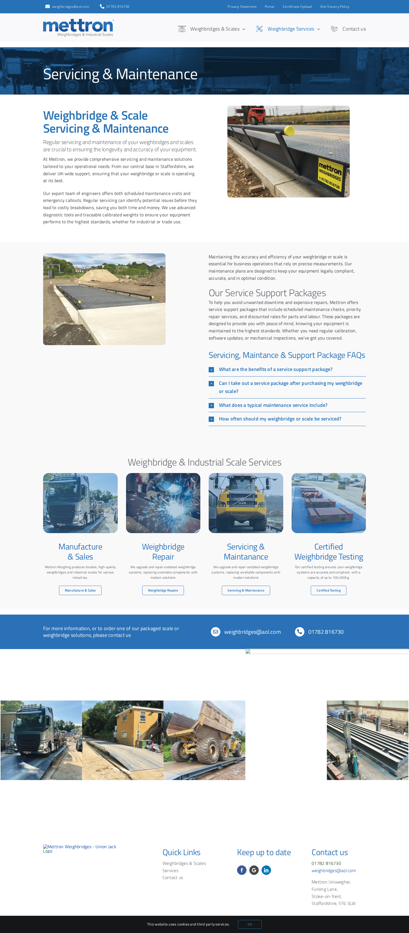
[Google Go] (254, 870)
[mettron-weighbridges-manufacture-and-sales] (80, 503)
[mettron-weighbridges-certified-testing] (329, 503)
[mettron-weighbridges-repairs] (163, 503)
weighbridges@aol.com (252, 631)
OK (250, 924)
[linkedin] (266, 870)
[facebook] (242, 870)
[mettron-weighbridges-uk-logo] (85, 846)
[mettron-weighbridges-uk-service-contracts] (246, 503)
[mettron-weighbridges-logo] (78, 21)
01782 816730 (326, 631)
